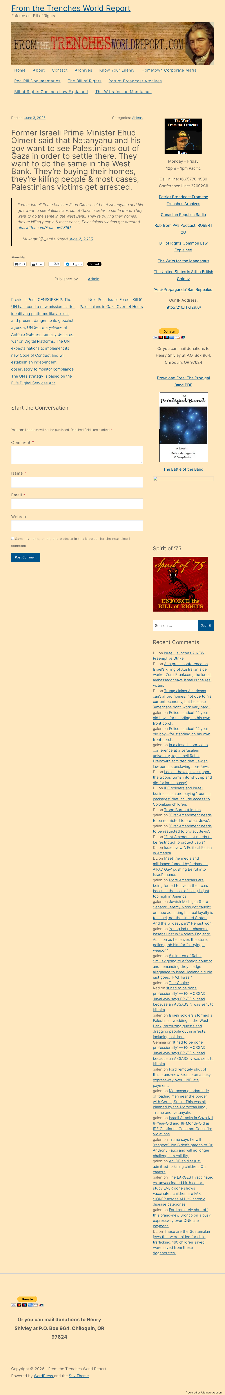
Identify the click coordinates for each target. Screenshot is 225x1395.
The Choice (179, 983)
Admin (93, 279)
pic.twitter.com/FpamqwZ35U (44, 227)
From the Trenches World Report (71, 8)
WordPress (44, 1375)
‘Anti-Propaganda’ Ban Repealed (183, 289)
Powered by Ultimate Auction (204, 1392)
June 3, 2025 (34, 118)
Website (19, 516)
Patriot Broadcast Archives (135, 81)
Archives (83, 70)
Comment (22, 442)
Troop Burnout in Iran (182, 810)
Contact (60, 70)
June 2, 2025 (81, 239)
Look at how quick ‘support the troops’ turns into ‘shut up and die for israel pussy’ (182, 777)
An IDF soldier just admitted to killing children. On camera (179, 1166)
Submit (206, 625)
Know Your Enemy (117, 70)
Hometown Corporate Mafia (169, 70)
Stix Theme (79, 1375)
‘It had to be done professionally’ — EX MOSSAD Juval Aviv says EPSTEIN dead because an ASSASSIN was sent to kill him (183, 999)
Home (20, 70)
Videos (137, 118)
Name (17, 473)
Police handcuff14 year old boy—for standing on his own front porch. (181, 717)
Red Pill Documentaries (37, 81)
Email (16, 495)
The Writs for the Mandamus (123, 91)
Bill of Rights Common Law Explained (51, 91)
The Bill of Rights (85, 81)
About (39, 70)
